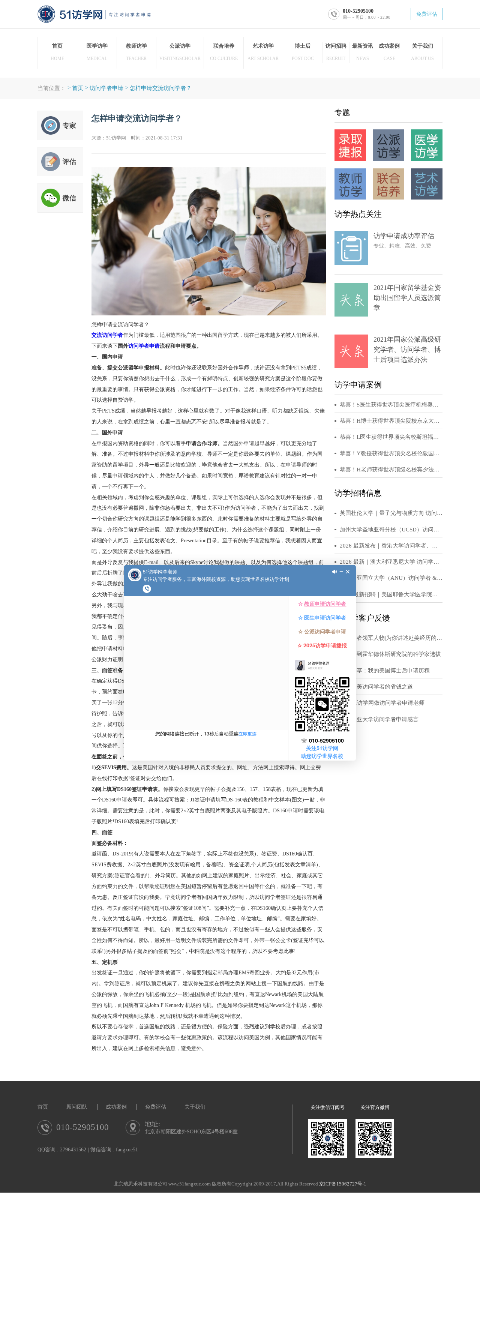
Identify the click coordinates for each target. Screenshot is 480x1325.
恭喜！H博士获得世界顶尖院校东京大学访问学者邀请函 (391, 421)
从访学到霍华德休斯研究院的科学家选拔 (390, 654)
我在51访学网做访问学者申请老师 (382, 703)
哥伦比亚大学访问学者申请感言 (379, 719)
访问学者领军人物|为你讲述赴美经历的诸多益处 (391, 638)
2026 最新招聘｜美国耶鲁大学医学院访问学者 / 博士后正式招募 (391, 594)
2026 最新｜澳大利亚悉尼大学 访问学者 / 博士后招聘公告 (391, 562)
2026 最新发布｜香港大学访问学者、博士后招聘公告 (391, 546)
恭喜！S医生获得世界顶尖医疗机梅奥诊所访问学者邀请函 (391, 405)
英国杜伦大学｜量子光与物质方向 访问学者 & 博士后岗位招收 (391, 513)
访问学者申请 (106, 88)
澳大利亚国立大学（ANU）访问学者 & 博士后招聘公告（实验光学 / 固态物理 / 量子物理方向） (391, 578)
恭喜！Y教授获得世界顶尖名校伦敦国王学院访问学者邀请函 (391, 453)
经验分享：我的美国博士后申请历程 (385, 671)
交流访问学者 (107, 335)
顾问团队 (76, 1107)
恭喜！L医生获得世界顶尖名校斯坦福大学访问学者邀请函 (391, 437)
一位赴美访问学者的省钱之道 (376, 687)
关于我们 (195, 1107)
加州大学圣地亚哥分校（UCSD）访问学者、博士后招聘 (391, 530)
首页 (77, 88)
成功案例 (116, 1107)
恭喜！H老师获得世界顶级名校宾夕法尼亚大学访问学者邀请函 (391, 470)
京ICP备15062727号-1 (342, 1184)
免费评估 (426, 14)
